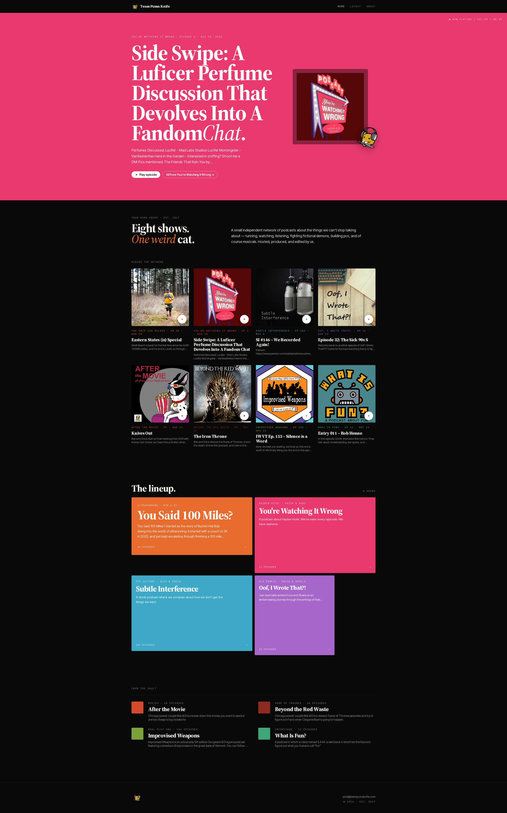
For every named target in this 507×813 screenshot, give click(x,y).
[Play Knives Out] (182, 415)
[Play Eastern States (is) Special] (182, 319)
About (371, 6)
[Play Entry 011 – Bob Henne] (368, 415)
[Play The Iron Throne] (244, 415)
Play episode (148, 174)
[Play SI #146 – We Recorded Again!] (306, 319)
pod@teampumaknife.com (359, 796)
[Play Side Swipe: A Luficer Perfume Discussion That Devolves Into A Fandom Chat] (244, 319)
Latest (355, 6)
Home (341, 6)
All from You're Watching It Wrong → (190, 174)
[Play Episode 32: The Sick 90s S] (368, 319)
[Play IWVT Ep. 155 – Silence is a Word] (306, 415)
